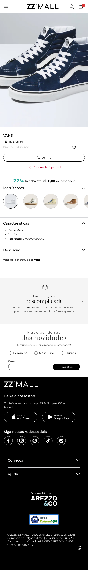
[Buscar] (71, 6)
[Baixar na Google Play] (59, 417)
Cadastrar (66, 366)
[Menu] (5, 6)
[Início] (42, 6)
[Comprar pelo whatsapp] (80, 548)
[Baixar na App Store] (21, 417)
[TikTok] (48, 440)
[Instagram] (21, 440)
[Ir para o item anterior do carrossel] (4, 64)
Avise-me (44, 157)
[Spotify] (61, 440)
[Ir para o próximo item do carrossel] (83, 64)
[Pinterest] (34, 440)
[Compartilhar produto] (81, 147)
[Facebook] (8, 440)
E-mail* (13, 361)
